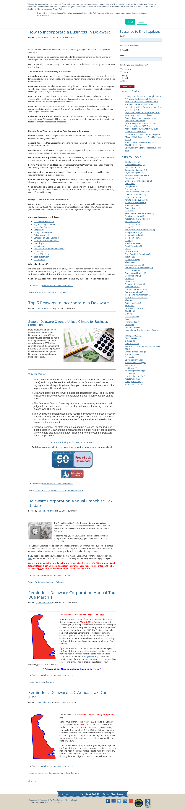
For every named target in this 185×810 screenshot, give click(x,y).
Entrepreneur (62, 292)
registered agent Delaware (138, 219)
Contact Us (33, 800)
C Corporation (132, 224)
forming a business (135, 216)
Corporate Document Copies (46, 240)
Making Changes (133, 335)
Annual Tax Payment (43, 227)
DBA (128, 313)
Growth (129, 278)
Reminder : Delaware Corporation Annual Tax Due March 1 (71, 595)
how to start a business (136, 200)
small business (133, 243)
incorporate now (133, 232)
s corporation (132, 259)
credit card (131, 368)
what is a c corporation (136, 384)
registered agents (134, 379)
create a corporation (135, 194)
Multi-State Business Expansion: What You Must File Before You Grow (141, 103)
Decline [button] (142, 22)
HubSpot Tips (132, 327)
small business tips (135, 164)
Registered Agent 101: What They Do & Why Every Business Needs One (142, 113)
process (130, 373)
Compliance (131, 186)
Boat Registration (41, 256)
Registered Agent (134, 172)
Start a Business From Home (139, 191)
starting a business (134, 205)
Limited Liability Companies (47, 773)
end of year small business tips (140, 229)
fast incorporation (134, 292)
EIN (128, 248)
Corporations (132, 178)
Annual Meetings (133, 303)
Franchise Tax (132, 322)
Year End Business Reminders (139, 213)
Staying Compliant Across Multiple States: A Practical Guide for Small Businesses (143, 97)
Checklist (130, 311)
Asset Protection (133, 246)
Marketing (131, 338)
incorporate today (134, 235)
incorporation (132, 238)
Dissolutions (132, 316)
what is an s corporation (137, 297)
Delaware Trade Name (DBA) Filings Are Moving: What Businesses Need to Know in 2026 (143, 137)
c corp (47, 490)
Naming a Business (135, 284)
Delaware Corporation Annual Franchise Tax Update (70, 503)
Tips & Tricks (40, 292)
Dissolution (38, 251)
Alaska (129, 300)
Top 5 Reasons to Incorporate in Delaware (68, 303)
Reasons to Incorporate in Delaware (67, 490)
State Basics (132, 354)
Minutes (130, 281)
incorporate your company (138, 294)
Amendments (39, 246)
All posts (32, 781)
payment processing (135, 370)
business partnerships (136, 289)
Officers (130, 341)
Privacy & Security (71, 800)
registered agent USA (135, 376)
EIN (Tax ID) (39, 229)
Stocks (129, 357)
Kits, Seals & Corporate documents (49, 248)
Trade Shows (132, 365)
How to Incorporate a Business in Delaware (69, 32)
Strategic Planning (134, 360)
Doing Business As (42, 235)
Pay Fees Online (56, 800)
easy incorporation (134, 197)
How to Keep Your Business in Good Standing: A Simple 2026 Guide (141, 124)
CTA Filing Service (41, 243)
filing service (89, 656)
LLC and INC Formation (44, 221)
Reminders (39, 682)
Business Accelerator (135, 308)
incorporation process (136, 202)
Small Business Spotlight (137, 351)
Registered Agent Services (45, 224)
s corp (129, 240)
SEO (128, 349)
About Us (43, 800)
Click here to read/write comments (57, 285)
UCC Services (39, 259)
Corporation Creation (136, 170)
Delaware (51, 292)
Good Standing (133, 275)
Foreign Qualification (43, 232)
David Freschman (134, 270)
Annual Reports (133, 208)
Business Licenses (134, 265)
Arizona (129, 305)
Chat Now (117, 794)
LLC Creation (132, 167)
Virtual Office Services (43, 254)
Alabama (130, 262)
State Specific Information (138, 254)
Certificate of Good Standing (46, 238)
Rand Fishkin (132, 343)
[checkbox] (141, 50)
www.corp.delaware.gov (55, 551)
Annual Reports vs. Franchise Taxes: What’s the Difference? (140, 119)
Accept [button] (130, 22)
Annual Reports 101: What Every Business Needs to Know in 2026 (143, 130)
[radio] (141, 50)
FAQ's (129, 319)
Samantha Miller (45, 510)
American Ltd (43, 37)
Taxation (130, 256)
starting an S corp (134, 381)
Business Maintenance (45, 582)
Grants (129, 324)
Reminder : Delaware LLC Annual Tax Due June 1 (67, 695)
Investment (131, 251)
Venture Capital (133, 286)
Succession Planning (135, 362)
